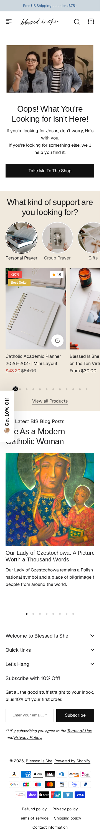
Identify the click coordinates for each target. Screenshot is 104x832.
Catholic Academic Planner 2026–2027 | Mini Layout (33, 356)
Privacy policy (65, 802)
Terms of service (34, 811)
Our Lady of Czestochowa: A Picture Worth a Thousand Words (47, 548)
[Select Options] (55, 337)
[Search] (76, 21)
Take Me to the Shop (50, 171)
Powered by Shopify (72, 754)
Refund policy (34, 802)
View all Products (50, 397)
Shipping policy (67, 811)
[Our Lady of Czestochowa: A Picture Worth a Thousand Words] (50, 493)
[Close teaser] (15, 389)
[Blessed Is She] (39, 21)
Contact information (50, 820)
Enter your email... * (29, 708)
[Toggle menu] (9, 21)
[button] (13, 385)
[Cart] (91, 21)
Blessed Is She (39, 754)
